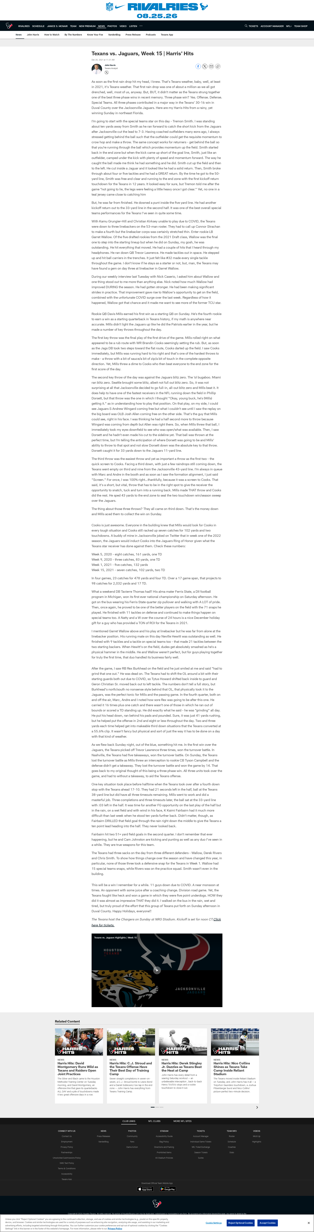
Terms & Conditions (67, 1168)
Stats (231, 1152)
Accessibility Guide (164, 1136)
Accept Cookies (268, 1223)
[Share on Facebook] (198, 68)
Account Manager (201, 1136)
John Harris (110, 65)
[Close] (308, 1222)
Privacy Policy (67, 1147)
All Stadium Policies (164, 1158)
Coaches (232, 1147)
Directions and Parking (164, 1147)
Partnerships (66, 1152)
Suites (201, 1158)
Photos (132, 1131)
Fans (132, 1141)
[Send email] (211, 68)
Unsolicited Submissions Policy (67, 1158)
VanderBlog (103, 1141)
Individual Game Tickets (200, 1141)
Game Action (132, 1147)
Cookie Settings (214, 1223)
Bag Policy (164, 1141)
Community (132, 1136)
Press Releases (103, 1136)
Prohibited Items (164, 1152)
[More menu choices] (141, 26)
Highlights (256, 1141)
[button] (157, 970)
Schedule (232, 1141)
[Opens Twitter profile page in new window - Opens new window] (107, 72)
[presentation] (257, 1108)
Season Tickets (201, 1152)
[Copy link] (217, 66)
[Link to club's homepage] (9, 26)
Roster (232, 1136)
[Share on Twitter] (204, 68)
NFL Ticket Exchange (201, 1147)
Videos (256, 1131)
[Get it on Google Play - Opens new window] (168, 1191)
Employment (66, 1141)
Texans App (67, 1179)
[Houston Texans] (157, 1204)
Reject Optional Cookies (240, 1223)
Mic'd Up (256, 1136)
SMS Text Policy (67, 1163)
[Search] (246, 26)
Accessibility (66, 1174)
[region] (157, 1223)
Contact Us (67, 1136)
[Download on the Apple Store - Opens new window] (145, 1189)
